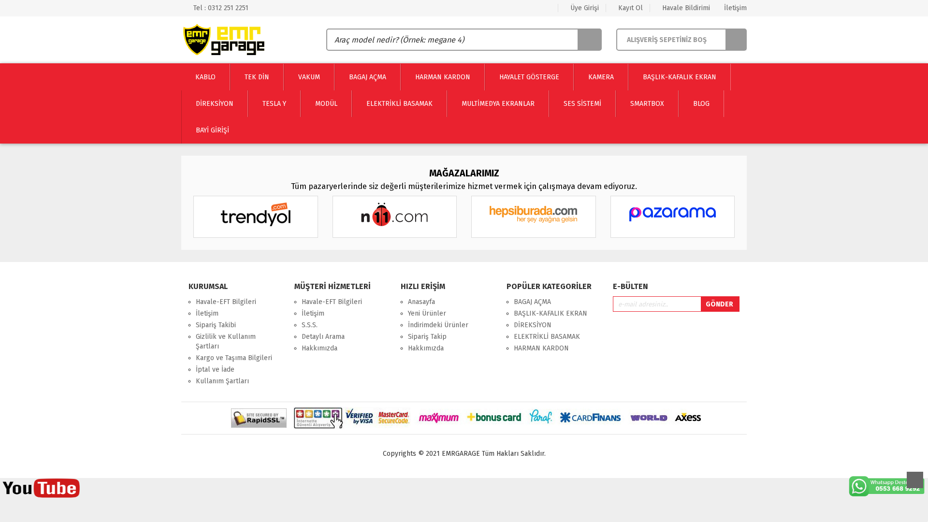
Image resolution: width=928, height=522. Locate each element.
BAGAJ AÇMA (532, 302)
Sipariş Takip (427, 337)
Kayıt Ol (629, 8)
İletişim (734, 8)
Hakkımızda (319, 348)
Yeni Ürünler (427, 313)
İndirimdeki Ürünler (438, 325)
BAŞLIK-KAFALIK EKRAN (550, 313)
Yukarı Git (915, 480)
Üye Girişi (583, 8)
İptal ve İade (215, 369)
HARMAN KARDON (541, 348)
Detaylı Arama (323, 337)
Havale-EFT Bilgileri (226, 302)
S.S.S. (310, 325)
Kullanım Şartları (222, 381)
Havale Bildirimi (685, 8)
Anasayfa (421, 302)
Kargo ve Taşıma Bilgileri (234, 358)
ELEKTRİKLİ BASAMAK (547, 337)
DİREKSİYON (532, 325)
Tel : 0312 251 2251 (219, 8)
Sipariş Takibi (216, 325)
